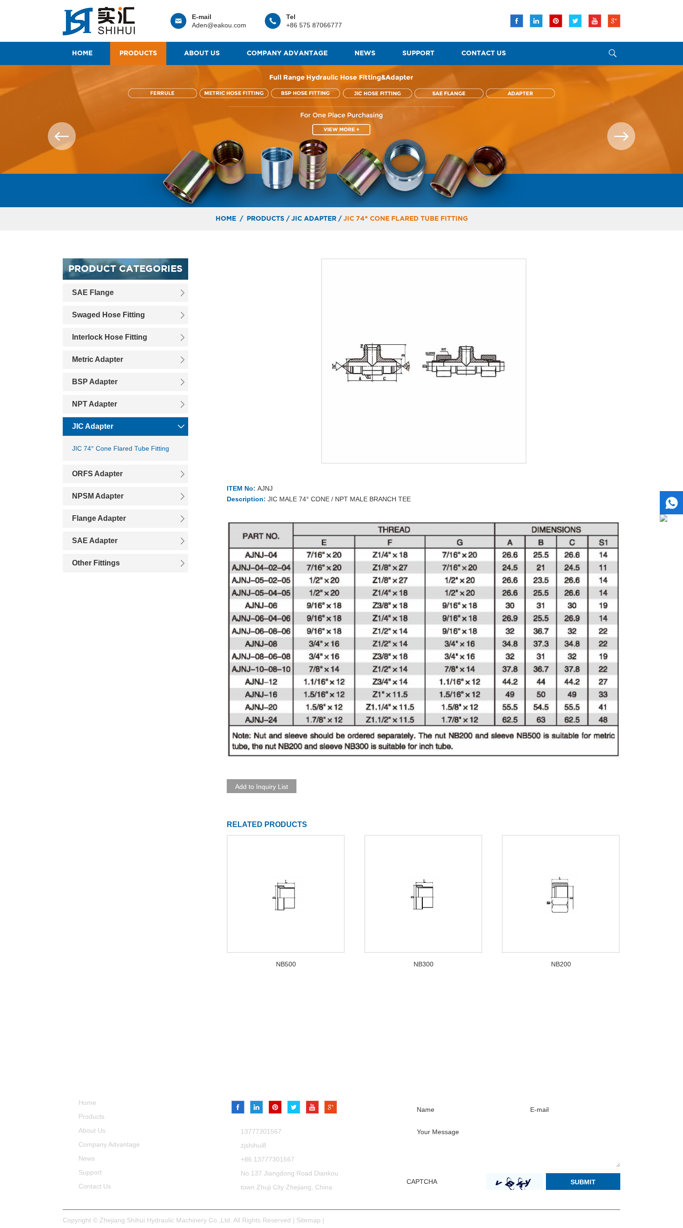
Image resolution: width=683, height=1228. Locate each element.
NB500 (286, 964)
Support (418, 53)
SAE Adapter (95, 541)
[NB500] (286, 894)
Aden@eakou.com (219, 25)
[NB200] (561, 894)
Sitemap (309, 1220)
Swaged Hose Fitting (108, 315)
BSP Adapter (95, 382)
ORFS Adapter (97, 474)
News (365, 53)
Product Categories (125, 269)
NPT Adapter (94, 404)
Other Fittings (96, 563)
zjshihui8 (253, 1145)
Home (82, 53)
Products (138, 53)
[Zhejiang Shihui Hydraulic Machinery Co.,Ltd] (99, 18)
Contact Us (483, 53)
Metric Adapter (97, 359)
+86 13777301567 (268, 1159)
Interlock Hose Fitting (109, 337)
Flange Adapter (99, 518)
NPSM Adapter (98, 496)
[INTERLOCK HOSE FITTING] (341, 136)
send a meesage (463, 1078)
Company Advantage (287, 53)
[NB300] (423, 894)
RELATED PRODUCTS (267, 824)
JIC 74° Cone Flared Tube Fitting (405, 219)
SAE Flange (93, 292)
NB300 (423, 964)
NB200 (561, 964)
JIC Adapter (313, 219)
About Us (202, 53)
